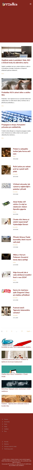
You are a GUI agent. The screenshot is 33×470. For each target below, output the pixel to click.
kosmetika (15, 174)
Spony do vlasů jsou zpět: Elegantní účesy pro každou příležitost (21, 292)
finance (14, 212)
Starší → (29, 331)
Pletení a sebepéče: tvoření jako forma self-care (22, 151)
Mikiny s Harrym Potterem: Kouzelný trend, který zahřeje (20, 257)
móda (14, 262)
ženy (3, 105)
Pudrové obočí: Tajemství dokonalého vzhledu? (21, 310)
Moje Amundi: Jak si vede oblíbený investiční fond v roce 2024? (22, 275)
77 (22, 331)
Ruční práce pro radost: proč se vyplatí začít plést (22, 169)
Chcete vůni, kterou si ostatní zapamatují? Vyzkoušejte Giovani (21, 222)
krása (3, 73)
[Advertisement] (16, 23)
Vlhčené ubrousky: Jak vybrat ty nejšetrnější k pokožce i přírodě (21, 186)
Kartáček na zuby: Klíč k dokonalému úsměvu (16, 347)
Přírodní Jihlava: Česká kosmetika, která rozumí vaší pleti (22, 239)
